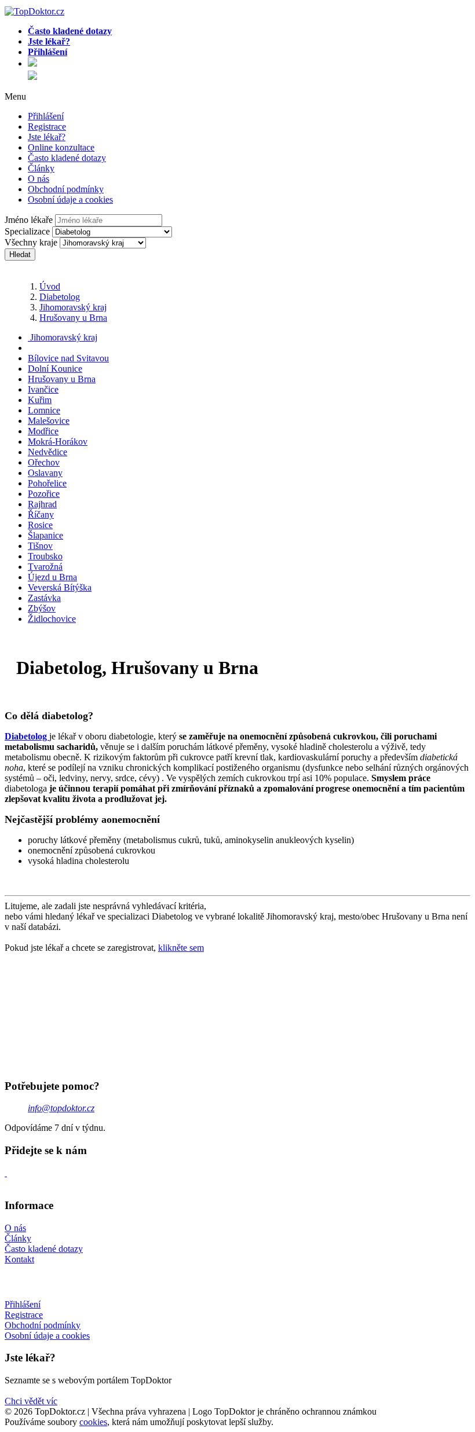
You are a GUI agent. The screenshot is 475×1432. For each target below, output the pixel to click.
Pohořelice (47, 483)
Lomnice (44, 410)
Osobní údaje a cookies (70, 199)
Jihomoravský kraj (73, 307)
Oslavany (45, 473)
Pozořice (44, 494)
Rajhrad (42, 504)
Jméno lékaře (29, 220)
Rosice (40, 525)
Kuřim (40, 400)
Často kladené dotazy (67, 158)
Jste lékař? (46, 137)
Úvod (49, 286)
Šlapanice (45, 535)
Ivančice (43, 389)
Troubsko (45, 556)
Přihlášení (46, 116)
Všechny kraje (31, 242)
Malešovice (49, 421)
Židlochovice (52, 619)
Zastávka (44, 598)
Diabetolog (59, 297)
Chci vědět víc (31, 1401)
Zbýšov (42, 608)
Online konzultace (61, 147)
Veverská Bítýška (60, 587)
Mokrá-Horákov (57, 441)
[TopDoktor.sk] (32, 76)
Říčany (41, 514)
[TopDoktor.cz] (249, 64)
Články (41, 168)
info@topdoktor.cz (61, 1108)
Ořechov (44, 462)
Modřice (43, 431)
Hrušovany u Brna (73, 318)
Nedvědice (47, 452)
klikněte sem (181, 948)
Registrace (47, 126)
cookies (93, 1422)
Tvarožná (45, 567)
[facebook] (6, 1173)
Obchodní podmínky (66, 189)
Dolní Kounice (55, 368)
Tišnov (40, 546)
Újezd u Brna (52, 577)
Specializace (27, 231)
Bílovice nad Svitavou (68, 358)
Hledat (20, 254)
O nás (38, 179)
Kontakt (19, 1259)
